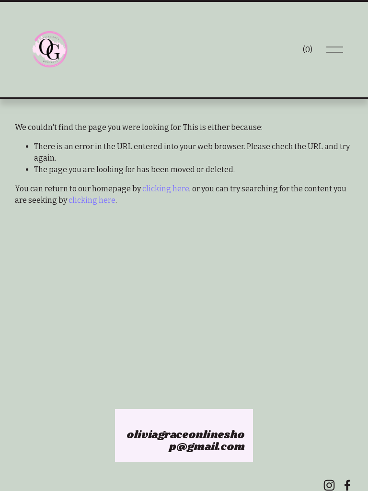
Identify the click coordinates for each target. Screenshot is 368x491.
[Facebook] (347, 485)
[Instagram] (329, 485)
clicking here (165, 188)
